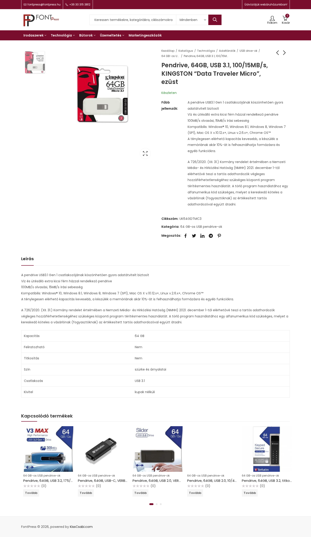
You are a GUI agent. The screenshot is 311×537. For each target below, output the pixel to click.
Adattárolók (227, 51)
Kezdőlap (167, 51)
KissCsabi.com (81, 526)
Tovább (29, 493)
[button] (151, 504)
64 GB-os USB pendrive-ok (170, 56)
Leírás (27, 259)
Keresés (215, 20)
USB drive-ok (248, 51)
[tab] (27, 258)
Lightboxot (145, 153)
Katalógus (185, 51)
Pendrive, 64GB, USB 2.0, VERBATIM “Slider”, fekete (171, 480)
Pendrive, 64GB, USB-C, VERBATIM (103, 480)
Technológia (206, 51)
